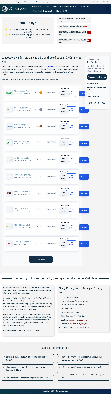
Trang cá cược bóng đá (68, 6)
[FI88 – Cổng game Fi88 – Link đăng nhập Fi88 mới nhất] (9, 226)
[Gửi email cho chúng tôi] (100, 1)
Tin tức (38, 2)
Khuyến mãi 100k (62, 11)
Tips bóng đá (46, 2)
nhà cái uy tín (53, 66)
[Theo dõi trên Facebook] (93, 1)
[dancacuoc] (14, 8)
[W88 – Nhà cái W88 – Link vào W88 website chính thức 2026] (9, 109)
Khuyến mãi (65, 301)
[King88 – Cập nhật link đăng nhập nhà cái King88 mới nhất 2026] (9, 160)
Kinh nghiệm (18, 2)
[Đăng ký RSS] (104, 1)
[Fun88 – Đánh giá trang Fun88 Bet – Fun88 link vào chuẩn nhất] (9, 176)
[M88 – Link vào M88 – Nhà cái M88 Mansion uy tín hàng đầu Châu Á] (9, 193)
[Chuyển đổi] (4, 357)
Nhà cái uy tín (36, 6)
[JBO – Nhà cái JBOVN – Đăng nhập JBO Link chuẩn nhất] (9, 143)
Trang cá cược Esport (86, 6)
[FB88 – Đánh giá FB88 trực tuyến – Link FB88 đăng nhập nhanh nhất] (9, 93)
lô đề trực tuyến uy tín (81, 328)
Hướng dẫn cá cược (7, 2)
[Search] (107, 9)
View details (63, 93)
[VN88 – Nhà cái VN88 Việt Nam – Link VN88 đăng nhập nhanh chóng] (9, 243)
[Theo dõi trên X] (97, 1)
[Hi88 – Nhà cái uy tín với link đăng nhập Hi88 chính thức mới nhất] (9, 209)
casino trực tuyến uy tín (78, 324)
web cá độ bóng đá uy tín (78, 320)
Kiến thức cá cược (29, 2)
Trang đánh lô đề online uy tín (43, 11)
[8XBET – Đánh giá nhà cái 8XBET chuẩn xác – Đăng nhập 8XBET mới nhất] (9, 126)
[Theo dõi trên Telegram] (107, 1)
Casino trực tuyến (51, 6)
